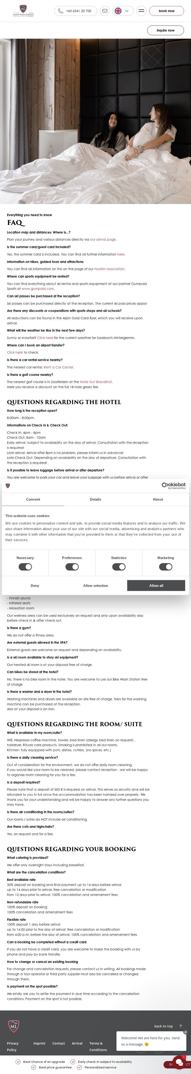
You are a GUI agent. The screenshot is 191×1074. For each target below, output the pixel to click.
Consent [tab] (33, 499)
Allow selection (95, 585)
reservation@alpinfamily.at (105, 11)
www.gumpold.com (38, 289)
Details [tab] (95, 499)
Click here (45, 338)
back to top (163, 1026)
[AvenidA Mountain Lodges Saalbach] (23, 11)
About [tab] (158, 499)
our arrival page (103, 239)
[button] (151, 1041)
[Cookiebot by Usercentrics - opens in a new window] (165, 486)
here (120, 254)
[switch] (72, 567)
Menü (141, 11)
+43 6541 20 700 (78, 11)
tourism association (109, 269)
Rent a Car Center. (59, 367)
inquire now (165, 30)
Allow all (156, 585)
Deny (35, 585)
